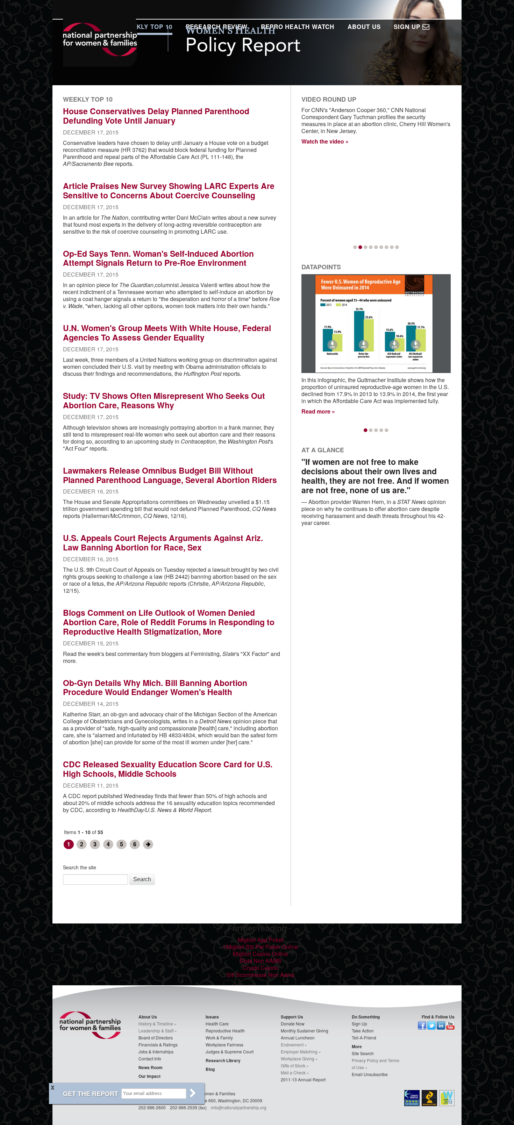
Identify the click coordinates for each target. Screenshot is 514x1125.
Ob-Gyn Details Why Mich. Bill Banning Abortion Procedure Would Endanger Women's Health (155, 687)
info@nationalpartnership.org (238, 1107)
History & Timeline (155, 1024)
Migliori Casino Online (260, 954)
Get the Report (90, 1093)
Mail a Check (293, 1072)
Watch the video (322, 141)
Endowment (292, 1044)
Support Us (292, 1017)
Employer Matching (299, 1051)
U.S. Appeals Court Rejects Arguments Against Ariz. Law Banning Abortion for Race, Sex (163, 542)
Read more (315, 411)
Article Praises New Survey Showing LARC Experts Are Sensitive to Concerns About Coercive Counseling (168, 190)
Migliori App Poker (261, 940)
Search (142, 879)
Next (148, 844)
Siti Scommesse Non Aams (260, 975)
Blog (210, 1069)
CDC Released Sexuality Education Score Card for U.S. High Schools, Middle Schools (167, 768)
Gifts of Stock (293, 1065)
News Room (150, 1067)
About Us (364, 26)
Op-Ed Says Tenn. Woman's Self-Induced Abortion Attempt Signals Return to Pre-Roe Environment (158, 258)
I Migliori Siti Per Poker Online (260, 947)
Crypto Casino (260, 968)
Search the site (79, 867)
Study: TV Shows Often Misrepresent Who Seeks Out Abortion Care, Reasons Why (164, 400)
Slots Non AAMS (260, 961)
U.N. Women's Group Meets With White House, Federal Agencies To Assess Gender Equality (167, 332)
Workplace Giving (297, 1058)
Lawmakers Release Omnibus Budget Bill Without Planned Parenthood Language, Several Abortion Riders (170, 475)
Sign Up (408, 26)
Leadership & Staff (155, 1030)
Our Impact (149, 1076)
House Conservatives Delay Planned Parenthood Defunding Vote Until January (156, 115)
